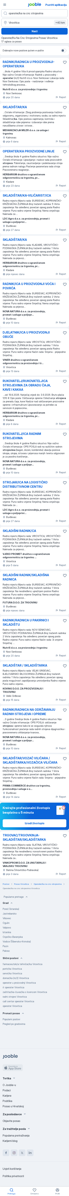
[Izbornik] (4, 4)
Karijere (7, 1095)
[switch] (63, 50)
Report (62, 97)
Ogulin (6, 922)
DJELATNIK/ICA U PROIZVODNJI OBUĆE (26, 335)
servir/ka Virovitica (12, 973)
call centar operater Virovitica (18, 1001)
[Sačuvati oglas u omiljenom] (65, 62)
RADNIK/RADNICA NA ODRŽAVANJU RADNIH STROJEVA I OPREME (29, 712)
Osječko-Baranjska (13, 936)
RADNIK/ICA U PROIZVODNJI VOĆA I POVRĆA (29, 286)
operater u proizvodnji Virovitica (19, 982)
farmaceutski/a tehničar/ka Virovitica (22, 964)
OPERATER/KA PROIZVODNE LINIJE (28, 151)
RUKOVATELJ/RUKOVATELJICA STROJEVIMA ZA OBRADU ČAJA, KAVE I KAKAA (27, 385)
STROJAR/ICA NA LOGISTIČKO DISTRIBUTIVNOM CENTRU (25, 484)
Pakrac (6, 950)
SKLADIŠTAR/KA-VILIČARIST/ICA (27, 195)
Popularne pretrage (14, 896)
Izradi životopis (34, 823)
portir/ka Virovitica (12, 968)
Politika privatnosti (13, 1176)
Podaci (7, 1090)
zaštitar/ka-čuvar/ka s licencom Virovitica (25, 992)
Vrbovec (7, 918)
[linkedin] (30, 1152)
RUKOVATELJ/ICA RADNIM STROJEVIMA (22, 436)
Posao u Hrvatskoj (13, 1106)
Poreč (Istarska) (11, 909)
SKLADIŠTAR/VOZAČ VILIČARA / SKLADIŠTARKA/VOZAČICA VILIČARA (30, 760)
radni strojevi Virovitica (15, 996)
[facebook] (6, 1152)
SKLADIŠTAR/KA (15, 107)
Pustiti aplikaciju (56, 4)
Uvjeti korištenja (12, 1168)
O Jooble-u (9, 1085)
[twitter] (22, 1152)
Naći (35, 31)
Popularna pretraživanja (16, 1135)
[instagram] (14, 1152)
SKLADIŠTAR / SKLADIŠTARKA (25, 665)
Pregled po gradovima (14, 1024)
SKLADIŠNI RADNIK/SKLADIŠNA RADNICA (26, 577)
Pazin (5, 946)
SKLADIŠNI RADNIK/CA (19, 531)
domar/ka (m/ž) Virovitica (16, 978)
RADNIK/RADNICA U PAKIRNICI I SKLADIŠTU (26, 622)
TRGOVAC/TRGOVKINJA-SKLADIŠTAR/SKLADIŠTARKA (24, 837)
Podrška (7, 1101)
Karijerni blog (10, 1140)
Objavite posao (11, 1121)
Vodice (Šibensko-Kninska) (17, 941)
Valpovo (7, 927)
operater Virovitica (12, 1006)
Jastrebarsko (9, 913)
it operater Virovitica (13, 987)
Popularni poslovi (11, 1019)
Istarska (7, 932)
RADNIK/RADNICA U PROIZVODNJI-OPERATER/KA (28, 64)
